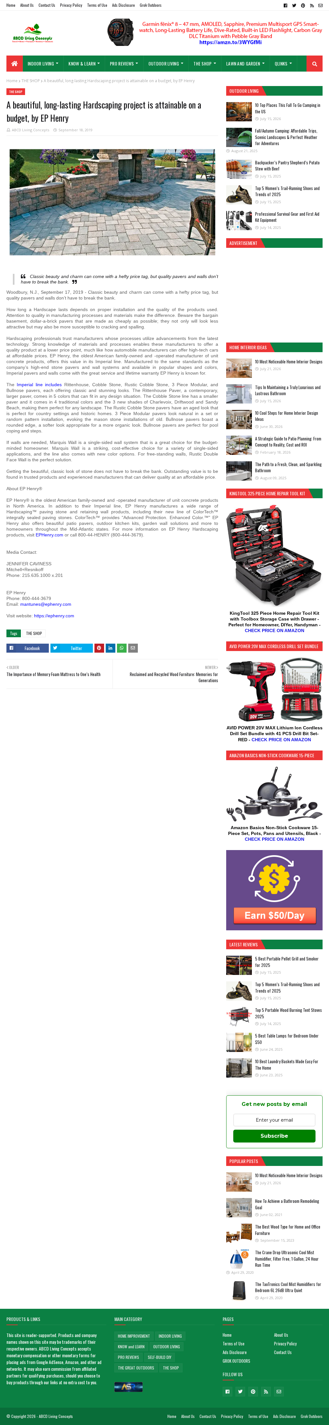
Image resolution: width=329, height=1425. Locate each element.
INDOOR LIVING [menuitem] (41, 63)
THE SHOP (31, 80)
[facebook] (285, 5)
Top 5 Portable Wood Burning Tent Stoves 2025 (288, 1013)
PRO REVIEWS (128, 1357)
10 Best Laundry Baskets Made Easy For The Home (286, 1064)
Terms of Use (97, 5)
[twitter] (294, 5)
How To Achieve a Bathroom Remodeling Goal (287, 1204)
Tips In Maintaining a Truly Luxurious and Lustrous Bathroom (288, 390)
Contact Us (47, 5)
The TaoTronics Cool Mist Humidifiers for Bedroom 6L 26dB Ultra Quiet (288, 1287)
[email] (320, 5)
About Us (27, 5)
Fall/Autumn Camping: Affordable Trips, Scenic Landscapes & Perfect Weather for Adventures (286, 136)
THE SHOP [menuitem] (202, 63)
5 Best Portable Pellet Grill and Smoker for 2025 (287, 961)
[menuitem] (14, 64)
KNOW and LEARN (131, 1346)
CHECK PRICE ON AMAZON (274, 630)
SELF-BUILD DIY (159, 1357)
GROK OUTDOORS (236, 1361)
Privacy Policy (71, 5)
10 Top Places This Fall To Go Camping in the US (287, 108)
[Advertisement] (274, 294)
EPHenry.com (49, 534)
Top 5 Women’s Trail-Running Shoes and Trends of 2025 (287, 191)
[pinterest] (303, 5)
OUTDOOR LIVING (166, 1346)
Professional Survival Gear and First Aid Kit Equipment (287, 217)
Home (10, 5)
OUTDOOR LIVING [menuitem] (163, 63)
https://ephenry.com (54, 615)
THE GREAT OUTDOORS (136, 1367)
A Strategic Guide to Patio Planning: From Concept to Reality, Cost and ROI (288, 441)
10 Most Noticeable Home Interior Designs (289, 361)
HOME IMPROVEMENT (134, 1336)
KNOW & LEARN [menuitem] (81, 63)
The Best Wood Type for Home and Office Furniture (287, 1229)
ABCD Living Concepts (30, 129)
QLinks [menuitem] (281, 63)
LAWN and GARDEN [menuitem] (243, 63)
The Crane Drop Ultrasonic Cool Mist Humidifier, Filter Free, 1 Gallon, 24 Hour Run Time (287, 1258)
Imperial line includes (39, 384)
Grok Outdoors (151, 5)
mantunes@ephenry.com (45, 604)
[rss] (311, 5)
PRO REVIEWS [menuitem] (122, 63)
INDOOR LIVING (170, 1336)
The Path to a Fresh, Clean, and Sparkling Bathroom (288, 467)
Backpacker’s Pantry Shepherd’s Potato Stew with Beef (287, 165)
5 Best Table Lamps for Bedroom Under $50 (287, 1038)
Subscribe (274, 1136)
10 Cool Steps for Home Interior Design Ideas (286, 416)
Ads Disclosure (123, 5)
